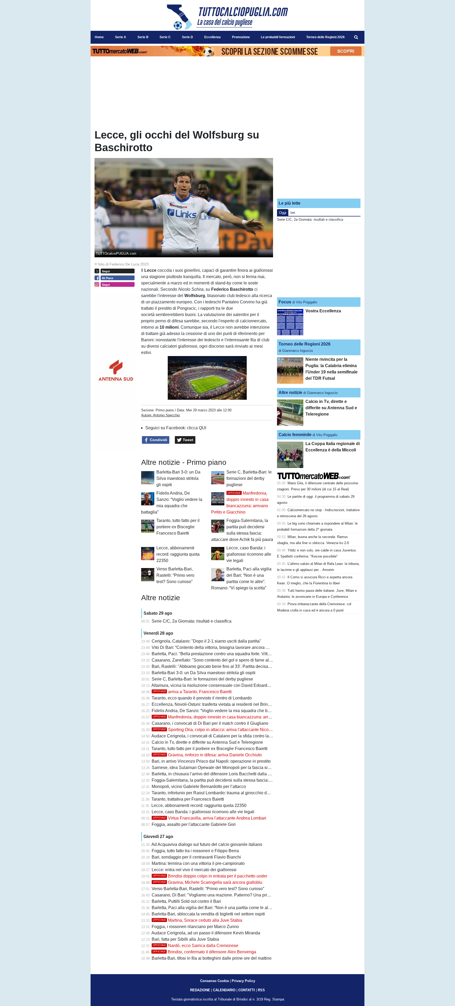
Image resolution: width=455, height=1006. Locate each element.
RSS (261, 990)
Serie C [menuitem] (165, 37)
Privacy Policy (243, 981)
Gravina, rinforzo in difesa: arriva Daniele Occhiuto (207, 755)
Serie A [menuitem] (120, 37)
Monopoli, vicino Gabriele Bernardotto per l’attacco (199, 786)
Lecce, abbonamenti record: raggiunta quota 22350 (178, 554)
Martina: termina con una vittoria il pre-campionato (198, 863)
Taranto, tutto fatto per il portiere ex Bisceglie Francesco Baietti (178, 526)
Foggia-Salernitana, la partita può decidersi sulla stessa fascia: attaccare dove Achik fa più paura (242, 780)
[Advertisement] (318, 161)
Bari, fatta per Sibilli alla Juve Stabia (185, 939)
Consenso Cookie (214, 981)
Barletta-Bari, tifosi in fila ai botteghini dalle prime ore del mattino (211, 958)
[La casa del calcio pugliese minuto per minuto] (227, 17)
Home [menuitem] (99, 37)
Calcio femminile (295, 434)
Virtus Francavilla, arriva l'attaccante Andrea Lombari (209, 818)
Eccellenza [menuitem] (212, 37)
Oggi (282, 213)
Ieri (292, 213)
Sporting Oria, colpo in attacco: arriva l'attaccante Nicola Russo (219, 729)
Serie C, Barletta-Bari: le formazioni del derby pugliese (249, 478)
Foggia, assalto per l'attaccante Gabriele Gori (194, 824)
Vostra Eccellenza (323, 311)
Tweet (187, 440)
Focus (285, 302)
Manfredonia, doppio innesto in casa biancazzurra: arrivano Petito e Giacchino (233, 717)
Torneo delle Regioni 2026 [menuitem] (325, 37)
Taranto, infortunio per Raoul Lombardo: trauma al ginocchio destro (214, 793)
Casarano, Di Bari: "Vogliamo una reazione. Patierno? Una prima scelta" (219, 895)
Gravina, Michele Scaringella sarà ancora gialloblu (207, 882)
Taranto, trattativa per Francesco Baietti (187, 799)
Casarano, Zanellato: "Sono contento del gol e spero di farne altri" (213, 660)
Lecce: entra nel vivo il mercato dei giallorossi (194, 869)
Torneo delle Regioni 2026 (304, 344)
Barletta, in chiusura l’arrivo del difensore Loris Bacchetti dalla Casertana (219, 774)
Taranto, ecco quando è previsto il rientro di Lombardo (202, 698)
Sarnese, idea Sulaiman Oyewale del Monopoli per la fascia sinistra (215, 767)
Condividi (158, 440)
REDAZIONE (200, 990)
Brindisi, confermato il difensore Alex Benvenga (204, 952)
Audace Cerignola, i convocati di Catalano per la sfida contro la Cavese (217, 736)
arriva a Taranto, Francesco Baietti (192, 691)
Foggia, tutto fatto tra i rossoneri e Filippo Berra (195, 851)
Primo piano (165, 410)
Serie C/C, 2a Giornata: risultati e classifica (191, 621)
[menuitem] (356, 37)
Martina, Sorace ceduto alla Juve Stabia (197, 920)
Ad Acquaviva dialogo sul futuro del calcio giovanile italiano (206, 844)
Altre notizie (290, 392)
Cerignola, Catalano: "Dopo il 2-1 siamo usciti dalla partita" (206, 641)
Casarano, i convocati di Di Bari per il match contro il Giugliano (210, 723)
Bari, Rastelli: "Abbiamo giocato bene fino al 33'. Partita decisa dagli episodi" (223, 666)
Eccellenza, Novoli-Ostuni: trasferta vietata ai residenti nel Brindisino (215, 704)
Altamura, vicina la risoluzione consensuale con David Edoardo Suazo (217, 685)
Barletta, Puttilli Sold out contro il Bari (186, 901)
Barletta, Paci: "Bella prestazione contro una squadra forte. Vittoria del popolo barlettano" (234, 654)
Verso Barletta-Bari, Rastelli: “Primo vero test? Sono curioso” (175, 575)
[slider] (195, 396)
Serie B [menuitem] (143, 37)
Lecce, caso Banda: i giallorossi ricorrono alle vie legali (248, 554)
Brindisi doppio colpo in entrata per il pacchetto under (210, 876)
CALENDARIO (224, 990)
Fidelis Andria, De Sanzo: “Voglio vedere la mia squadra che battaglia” (217, 710)
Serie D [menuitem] (187, 37)
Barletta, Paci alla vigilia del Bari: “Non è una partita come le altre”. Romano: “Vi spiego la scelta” (241, 907)
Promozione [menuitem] (241, 37)
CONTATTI (246, 990)
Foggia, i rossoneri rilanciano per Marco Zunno (195, 926)
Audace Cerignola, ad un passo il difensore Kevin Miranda (205, 933)
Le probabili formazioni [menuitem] (278, 37)
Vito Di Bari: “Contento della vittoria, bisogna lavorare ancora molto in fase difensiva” (230, 647)
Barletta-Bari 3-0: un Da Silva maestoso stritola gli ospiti (178, 478)
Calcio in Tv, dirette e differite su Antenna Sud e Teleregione (207, 742)
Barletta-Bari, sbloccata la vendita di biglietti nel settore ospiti (208, 914)
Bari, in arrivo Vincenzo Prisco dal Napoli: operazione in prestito (211, 761)
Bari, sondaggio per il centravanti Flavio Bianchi (196, 857)
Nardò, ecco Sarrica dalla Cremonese (195, 945)
